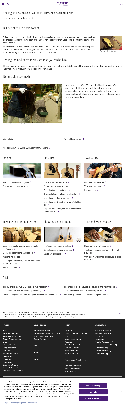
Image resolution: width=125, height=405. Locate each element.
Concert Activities (40, 339)
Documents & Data (71, 350)
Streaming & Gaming (10, 365)
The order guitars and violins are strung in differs (85, 294)
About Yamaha (100, 324)
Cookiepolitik (32, 402)
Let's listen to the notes (94, 182)
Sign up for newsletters (73, 365)
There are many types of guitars (57, 246)
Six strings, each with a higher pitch (59, 186)
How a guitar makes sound (55, 182)
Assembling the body (12, 256)
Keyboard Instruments (11, 333)
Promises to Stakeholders (104, 345)
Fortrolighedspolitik (18, 402)
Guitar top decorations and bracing (18, 252)
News (35, 345)
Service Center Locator (73, 339)
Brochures (68, 342)
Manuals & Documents (73, 345)
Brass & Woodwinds (10, 345)
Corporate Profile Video (103, 333)
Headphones (7, 356)
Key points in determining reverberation (61, 194)
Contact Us (69, 330)
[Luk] (121, 391)
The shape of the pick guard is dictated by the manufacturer (89, 286)
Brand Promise (100, 336)
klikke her (39, 396)
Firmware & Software (72, 347)
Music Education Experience (44, 336)
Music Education (40, 324)
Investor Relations (101, 350)
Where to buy (8, 139)
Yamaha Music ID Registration (75, 360)
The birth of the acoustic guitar (16, 182)
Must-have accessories (53, 253)
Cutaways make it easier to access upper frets (84, 290)
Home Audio (7, 362)
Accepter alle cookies (93, 398)
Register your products (73, 368)
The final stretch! (10, 267)
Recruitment (99, 339)
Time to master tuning (93, 186)
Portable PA (7, 359)
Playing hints (90, 190)
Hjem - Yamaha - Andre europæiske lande (17, 312)
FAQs (67, 336)
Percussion (7, 350)
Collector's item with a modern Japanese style (22, 290)
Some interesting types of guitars (58, 249)
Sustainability (100, 353)
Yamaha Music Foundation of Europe (47, 333)
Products (6, 324)
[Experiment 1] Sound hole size (57, 197)
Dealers (36, 359)
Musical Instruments (40, 312)
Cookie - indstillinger (93, 385)
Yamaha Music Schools (42, 330)
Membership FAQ (71, 371)
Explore (69, 312)
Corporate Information (103, 330)
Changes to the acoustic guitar (16, 186)
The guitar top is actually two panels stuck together (25, 286)
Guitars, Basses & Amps (57, 312)
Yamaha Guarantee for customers (76, 333)
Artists (36, 352)
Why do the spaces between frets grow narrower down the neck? (31, 294)
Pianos (5, 330)
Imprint (7, 402)
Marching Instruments (10, 353)
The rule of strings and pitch (56, 190)
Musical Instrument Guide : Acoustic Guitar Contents (25, 147)
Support (67, 324)
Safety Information (71, 353)
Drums (5, 342)
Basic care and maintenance (96, 246)
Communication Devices (11, 368)
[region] (62, 391)
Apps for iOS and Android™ (13, 370)
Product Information (72, 139)
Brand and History (101, 347)
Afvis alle (93, 392)
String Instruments (9, 347)
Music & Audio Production (12, 336)
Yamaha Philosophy (102, 342)
